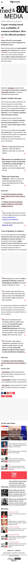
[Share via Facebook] (2, 393)
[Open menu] (2, 2)
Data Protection (15, 552)
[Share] (8, 393)
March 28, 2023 (7, 225)
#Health (8, 396)
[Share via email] (11, 393)
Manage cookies (21, 552)
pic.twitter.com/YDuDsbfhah (10, 219)
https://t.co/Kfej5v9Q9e (8, 217)
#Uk (3, 396)
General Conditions (7, 552)
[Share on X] (5, 393)
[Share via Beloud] (14, 393)
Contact (18, 550)
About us (10, 550)
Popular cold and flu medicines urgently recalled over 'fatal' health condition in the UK (11, 204)
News (2, 37)
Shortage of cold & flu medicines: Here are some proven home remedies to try (13, 363)
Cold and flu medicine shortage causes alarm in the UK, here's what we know (13, 196)
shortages (11, 88)
